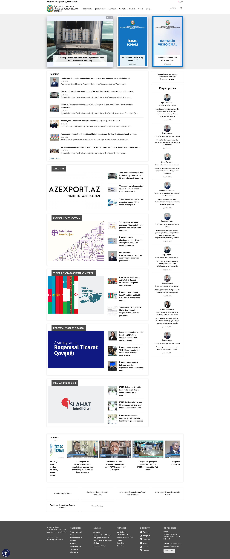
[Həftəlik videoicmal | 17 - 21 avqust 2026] (167, 41)
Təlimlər (119, 540)
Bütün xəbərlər (55, 159)
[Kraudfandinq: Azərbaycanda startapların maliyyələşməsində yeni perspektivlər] (112, 256)
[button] (108, 17)
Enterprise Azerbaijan (101, 538)
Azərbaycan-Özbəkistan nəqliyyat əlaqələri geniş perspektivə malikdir (90, 121)
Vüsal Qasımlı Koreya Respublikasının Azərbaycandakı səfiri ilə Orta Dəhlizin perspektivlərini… (101, 147)
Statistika (120, 546)
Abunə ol (170, 551)
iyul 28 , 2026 (167, 148)
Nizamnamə (74, 535)
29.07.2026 (132, 64)
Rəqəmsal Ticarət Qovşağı (68, 328)
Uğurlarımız (74, 552)
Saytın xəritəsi (72, 2)
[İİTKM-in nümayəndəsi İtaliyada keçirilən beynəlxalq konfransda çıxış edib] (112, 366)
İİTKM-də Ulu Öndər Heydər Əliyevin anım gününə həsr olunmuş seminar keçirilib (130, 405)
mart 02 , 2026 (167, 296)
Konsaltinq (120, 543)
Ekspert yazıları (167, 88)
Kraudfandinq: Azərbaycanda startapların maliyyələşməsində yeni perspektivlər (167, 142)
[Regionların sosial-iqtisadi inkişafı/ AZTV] (147, 449)
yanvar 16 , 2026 (167, 353)
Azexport (96, 532)
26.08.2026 (80, 64)
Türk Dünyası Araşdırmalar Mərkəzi (73, 273)
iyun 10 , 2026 (167, 208)
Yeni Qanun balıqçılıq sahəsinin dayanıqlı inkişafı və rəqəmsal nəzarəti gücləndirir (95, 78)
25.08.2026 (64, 111)
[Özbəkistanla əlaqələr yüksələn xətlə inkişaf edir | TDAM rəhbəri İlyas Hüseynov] (82, 449)
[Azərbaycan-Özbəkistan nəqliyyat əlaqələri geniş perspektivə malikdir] (54, 124)
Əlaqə (148, 9)
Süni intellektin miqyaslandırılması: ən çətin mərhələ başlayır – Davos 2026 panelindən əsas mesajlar (167, 320)
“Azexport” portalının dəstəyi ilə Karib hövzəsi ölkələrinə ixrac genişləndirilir (131, 189)
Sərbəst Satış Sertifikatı (125, 537)
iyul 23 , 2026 (167, 177)
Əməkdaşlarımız (76, 546)
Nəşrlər (132, 9)
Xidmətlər (123, 9)
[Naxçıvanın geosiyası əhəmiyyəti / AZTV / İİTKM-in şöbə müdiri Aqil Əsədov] (115, 449)
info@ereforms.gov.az (55, 2)
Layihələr (112, 9)
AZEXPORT (58, 168)
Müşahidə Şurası (76, 538)
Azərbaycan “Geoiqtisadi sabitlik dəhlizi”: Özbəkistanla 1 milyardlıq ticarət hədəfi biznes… (99, 134)
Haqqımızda (87, 9)
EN (182, 2)
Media (140, 9)
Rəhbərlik (73, 543)
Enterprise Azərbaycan (66, 218)
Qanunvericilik (100, 9)
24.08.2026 (167, 64)
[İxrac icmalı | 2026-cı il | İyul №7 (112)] (132, 41)
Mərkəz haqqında (76, 532)
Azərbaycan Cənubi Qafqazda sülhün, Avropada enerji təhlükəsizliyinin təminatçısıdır (167, 263)
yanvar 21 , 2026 (167, 327)
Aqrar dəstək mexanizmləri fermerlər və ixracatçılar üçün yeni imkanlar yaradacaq (167, 202)
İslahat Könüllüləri (64, 383)
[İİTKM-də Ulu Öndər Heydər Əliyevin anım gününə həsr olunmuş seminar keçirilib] (112, 405)
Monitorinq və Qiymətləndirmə (122, 533)
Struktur (73, 541)
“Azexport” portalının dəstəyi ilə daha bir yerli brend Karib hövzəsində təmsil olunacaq (97, 91)
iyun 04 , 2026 (167, 241)
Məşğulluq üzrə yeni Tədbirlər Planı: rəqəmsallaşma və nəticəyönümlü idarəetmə (167, 171)
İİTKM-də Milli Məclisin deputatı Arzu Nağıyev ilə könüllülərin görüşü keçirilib (131, 418)
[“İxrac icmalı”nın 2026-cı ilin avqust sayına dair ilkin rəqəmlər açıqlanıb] (112, 203)
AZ (179, 2)
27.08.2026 (64, 81)
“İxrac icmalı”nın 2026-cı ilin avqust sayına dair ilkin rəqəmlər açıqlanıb (131, 202)
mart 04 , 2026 (167, 270)
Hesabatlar (74, 549)
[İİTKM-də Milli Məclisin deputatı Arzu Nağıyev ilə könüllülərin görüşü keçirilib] (112, 419)
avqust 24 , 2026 (167, 120)
